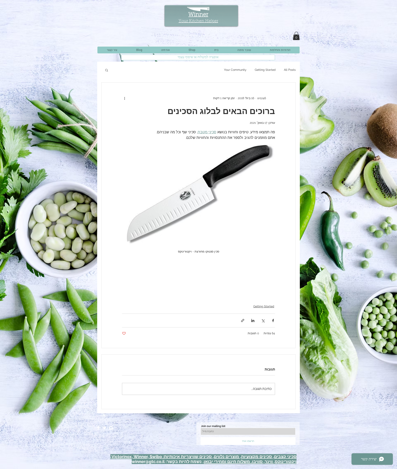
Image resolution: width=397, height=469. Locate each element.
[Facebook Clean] (98, 428)
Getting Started (265, 69)
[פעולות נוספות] (124, 98)
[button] (296, 36)
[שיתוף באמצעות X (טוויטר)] (263, 320)
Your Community (235, 69)
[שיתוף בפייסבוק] (273, 320)
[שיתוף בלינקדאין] (253, 320)
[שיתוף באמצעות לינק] (243, 320)
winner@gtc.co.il (148, 461)
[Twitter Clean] (104, 428)
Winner (198, 15)
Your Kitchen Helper (198, 21)
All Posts (290, 69)
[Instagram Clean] (111, 428)
